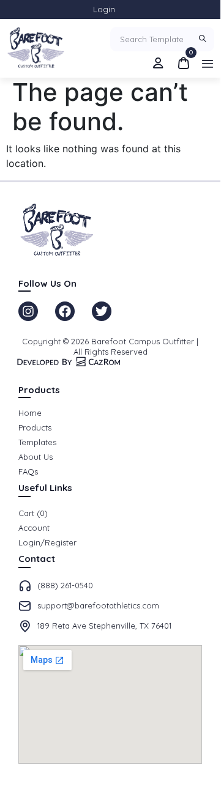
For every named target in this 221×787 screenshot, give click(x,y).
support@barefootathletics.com (98, 605)
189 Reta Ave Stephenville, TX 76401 (104, 625)
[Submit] (203, 39)
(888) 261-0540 (65, 585)
